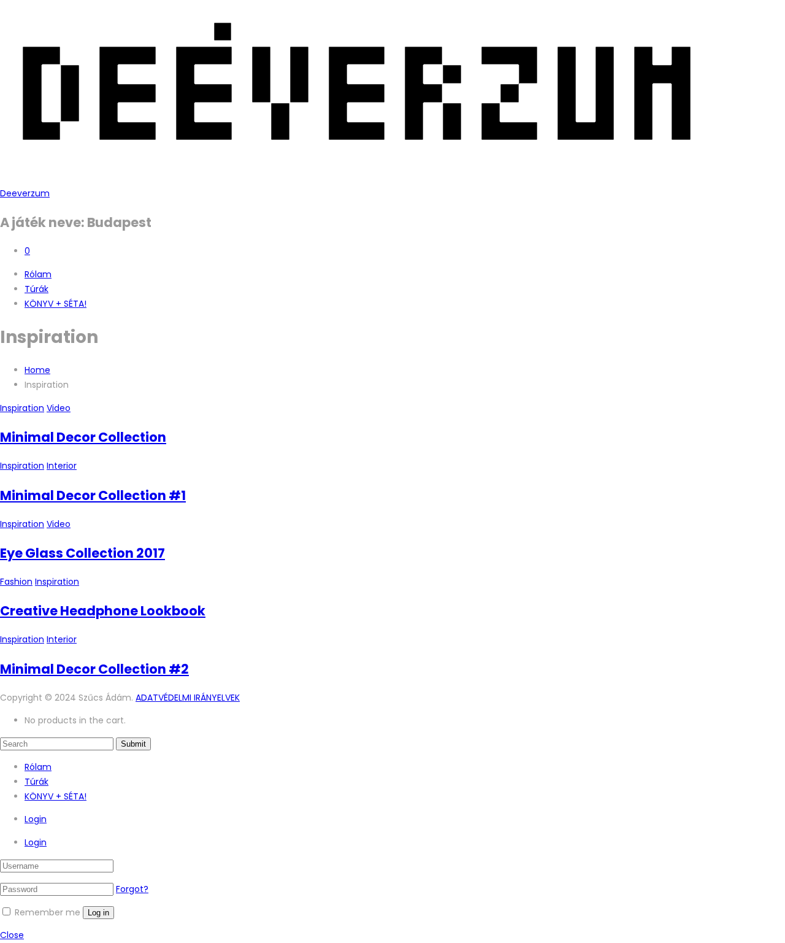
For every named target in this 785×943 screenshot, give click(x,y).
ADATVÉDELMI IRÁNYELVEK (188, 697)
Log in (98, 912)
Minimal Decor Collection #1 (93, 495)
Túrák (36, 289)
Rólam (38, 274)
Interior (62, 466)
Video (59, 408)
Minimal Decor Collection (83, 437)
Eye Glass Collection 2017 (82, 553)
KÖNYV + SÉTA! (55, 304)
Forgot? (132, 889)
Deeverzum (25, 193)
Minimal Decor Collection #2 (94, 669)
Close (12, 935)
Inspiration (22, 408)
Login (36, 819)
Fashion (16, 581)
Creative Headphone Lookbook (102, 611)
